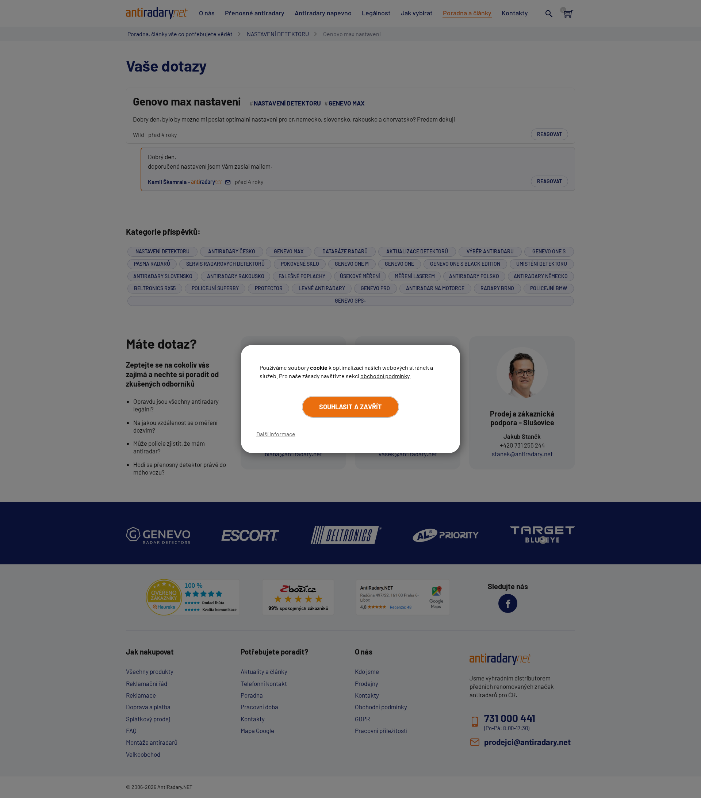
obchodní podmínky (384, 375)
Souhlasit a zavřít (350, 407)
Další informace (275, 433)
